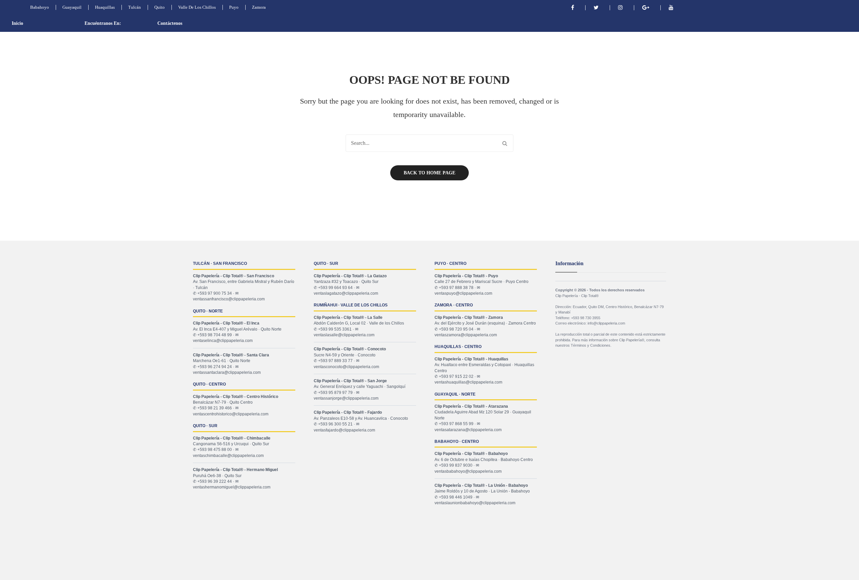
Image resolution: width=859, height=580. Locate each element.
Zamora (259, 7)
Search (504, 143)
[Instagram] (620, 7)
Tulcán (134, 7)
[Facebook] (572, 7)
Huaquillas (105, 7)
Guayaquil (72, 7)
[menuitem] (30, 23)
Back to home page (429, 172)
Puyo (234, 7)
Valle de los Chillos (197, 7)
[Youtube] (671, 7)
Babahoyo (39, 7)
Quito (159, 7)
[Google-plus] (646, 7)
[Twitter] (596, 7)
